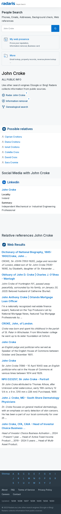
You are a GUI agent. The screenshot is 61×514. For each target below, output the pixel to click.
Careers (6, 494)
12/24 (45, 501)
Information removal (17, 101)
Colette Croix (12, 152)
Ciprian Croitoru (13, 136)
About (5, 490)
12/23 (52, 501)
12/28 (20, 501)
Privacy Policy (45, 490)
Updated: (6, 501)
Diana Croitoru (12, 141)
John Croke (9, 342)
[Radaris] (8, 3)
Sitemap (6, 473)
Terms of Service (26, 490)
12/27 (26, 501)
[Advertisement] (30, 118)
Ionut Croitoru (12, 147)
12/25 (39, 501)
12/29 (13, 501)
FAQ (13, 490)
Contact (17, 494)
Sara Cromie (11, 162)
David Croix (11, 157)
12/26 (32, 501)
